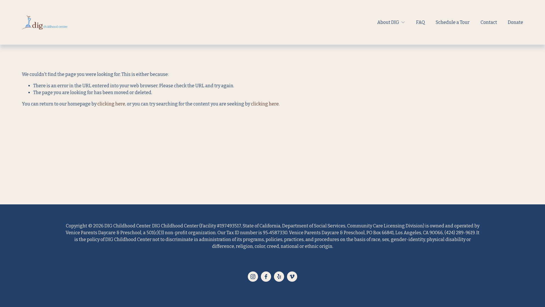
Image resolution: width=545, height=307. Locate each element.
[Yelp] (279, 276)
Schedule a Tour (452, 22)
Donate (515, 22)
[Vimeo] (292, 276)
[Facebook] (266, 276)
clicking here (111, 104)
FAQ (420, 22)
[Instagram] (253, 276)
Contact (489, 22)
